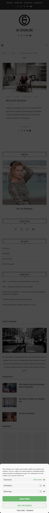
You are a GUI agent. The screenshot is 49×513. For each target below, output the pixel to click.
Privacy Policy (21, 510)
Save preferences (24, 505)
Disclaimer (30, 510)
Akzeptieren (24, 499)
